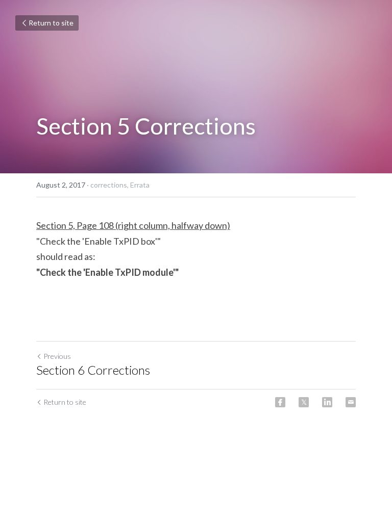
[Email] (351, 402)
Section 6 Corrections (93, 369)
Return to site (51, 22)
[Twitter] (304, 402)
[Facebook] (280, 402)
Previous (57, 356)
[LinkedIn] (327, 402)
